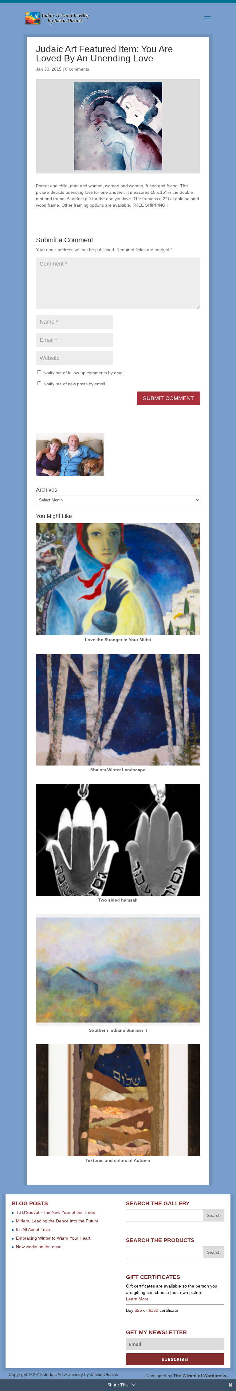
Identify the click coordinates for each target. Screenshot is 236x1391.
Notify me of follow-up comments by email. (84, 372)
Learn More (137, 1298)
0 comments (77, 69)
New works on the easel (39, 1246)
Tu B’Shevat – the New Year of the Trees (55, 1212)
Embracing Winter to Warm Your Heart (53, 1238)
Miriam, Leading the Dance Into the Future (57, 1220)
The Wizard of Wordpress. (200, 1375)
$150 (153, 1310)
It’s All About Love (33, 1229)
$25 (138, 1310)
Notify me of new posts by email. (74, 383)
